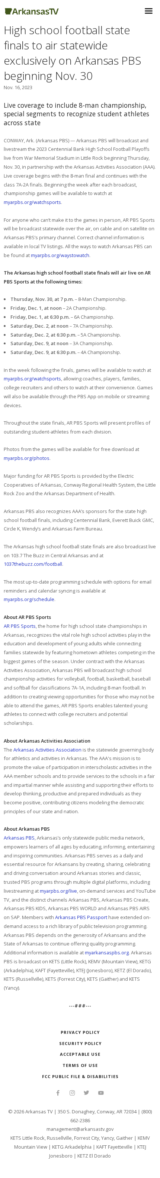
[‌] (58, 1093)
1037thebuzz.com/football (33, 564)
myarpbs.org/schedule (29, 599)
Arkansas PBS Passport (81, 917)
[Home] (32, 10)
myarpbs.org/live (58, 890)
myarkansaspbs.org (107, 952)
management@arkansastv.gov (80, 1129)
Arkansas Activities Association (47, 749)
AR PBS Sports (20, 626)
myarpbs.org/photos (26, 458)
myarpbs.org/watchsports (32, 202)
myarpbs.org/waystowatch (60, 255)
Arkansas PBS (19, 837)
